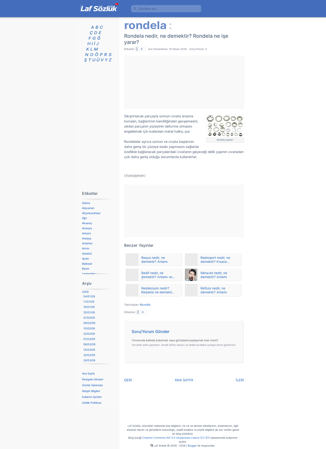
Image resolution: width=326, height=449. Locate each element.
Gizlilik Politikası (91, 402)
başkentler (88, 273)
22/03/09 (89, 355)
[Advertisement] (184, 81)
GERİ (128, 380)
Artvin (85, 248)
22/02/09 (89, 333)
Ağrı (84, 218)
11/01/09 (88, 301)
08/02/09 (89, 322)
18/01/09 (89, 306)
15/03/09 (89, 349)
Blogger (192, 445)
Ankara (86, 233)
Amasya (87, 228)
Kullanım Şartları (92, 396)
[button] (185, 332)
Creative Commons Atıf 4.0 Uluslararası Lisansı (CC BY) (176, 437)
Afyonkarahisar (91, 213)
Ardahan (87, 243)
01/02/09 (89, 317)
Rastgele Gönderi (92, 379)
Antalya (86, 238)
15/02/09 (89, 328)
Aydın (85, 258)
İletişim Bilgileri (91, 391)
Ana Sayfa (88, 373)
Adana (86, 203)
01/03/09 (89, 339)
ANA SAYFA (184, 380)
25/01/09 (89, 312)
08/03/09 (89, 344)
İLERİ (240, 380)
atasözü (87, 253)
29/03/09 (89, 360)
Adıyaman (88, 208)
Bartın (85, 268)
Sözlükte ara (147, 9)
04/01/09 (89, 296)
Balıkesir (87, 263)
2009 (85, 291)
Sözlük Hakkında (92, 385)
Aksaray (87, 223)
